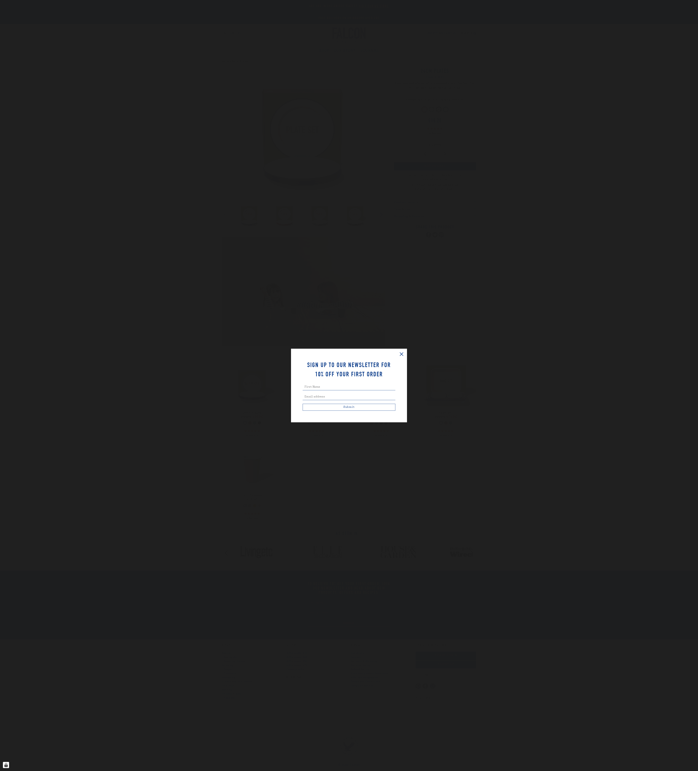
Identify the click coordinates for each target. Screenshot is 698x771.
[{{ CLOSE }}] (401, 354)
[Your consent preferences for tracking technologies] (6, 765)
